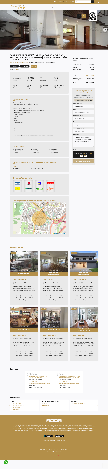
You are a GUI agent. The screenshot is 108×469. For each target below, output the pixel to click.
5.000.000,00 (90, 75)
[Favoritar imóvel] (36, 253)
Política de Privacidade (49, 440)
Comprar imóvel (17, 403)
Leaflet (55, 233)
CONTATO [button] (91, 7)
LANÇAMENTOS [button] (54, 7)
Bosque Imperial (24, 62)
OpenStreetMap (61, 233)
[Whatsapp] (60, 420)
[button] (98, 1)
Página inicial (45, 405)
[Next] (35, 261)
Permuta (33, 66)
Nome (74, 109)
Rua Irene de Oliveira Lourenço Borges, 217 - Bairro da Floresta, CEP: (69, 377)
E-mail (74, 121)
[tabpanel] (54, 30)
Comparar (25, 66)
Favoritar (15, 66)
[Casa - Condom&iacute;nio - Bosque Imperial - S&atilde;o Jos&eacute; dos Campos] (18, 7)
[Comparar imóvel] (36, 256)
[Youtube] (56, 420)
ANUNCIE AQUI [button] (67, 7)
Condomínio (16, 62)
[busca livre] (92, 1)
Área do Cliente (58, 1)
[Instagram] (48, 420)
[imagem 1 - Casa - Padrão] (54, 261)
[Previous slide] (3, 30)
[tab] (79, 16)
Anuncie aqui (16, 409)
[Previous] (12, 261)
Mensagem (76, 134)
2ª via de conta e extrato (78, 403)
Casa (11, 62)
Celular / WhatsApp (78, 115)
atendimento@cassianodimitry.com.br (39, 383)
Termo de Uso (61, 440)
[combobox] (83, 106)
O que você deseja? (78, 103)
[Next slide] (105, 30)
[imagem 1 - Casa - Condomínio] (24, 261)
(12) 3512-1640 (63, 381)
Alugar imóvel (16, 407)
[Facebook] (52, 420)
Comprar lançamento (18, 405)
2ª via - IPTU (45, 403)
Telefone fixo (79, 128)
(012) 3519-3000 (69, 1)
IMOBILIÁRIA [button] (79, 7)
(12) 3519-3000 (33, 381)
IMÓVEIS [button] (42, 7)
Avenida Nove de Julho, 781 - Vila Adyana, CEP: (38, 377)
